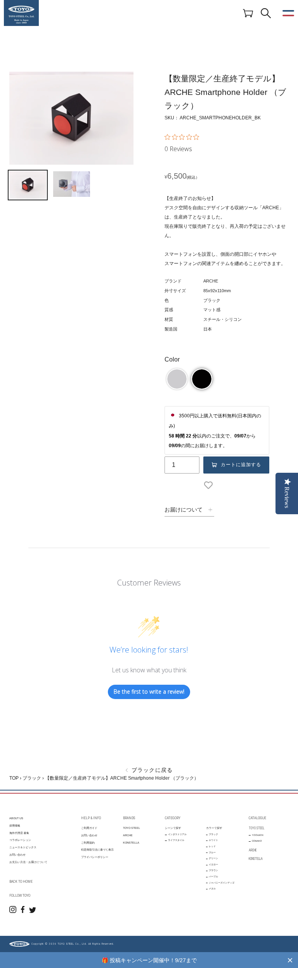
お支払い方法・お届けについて (28, 862)
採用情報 (14, 825)
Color (172, 359)
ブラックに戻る (151, 770)
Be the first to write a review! (149, 691)
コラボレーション (20, 840)
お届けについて (184, 509)
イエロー (213, 864)
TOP (14, 778)
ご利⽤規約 (88, 842)
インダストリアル (177, 834)
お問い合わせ (17, 854)
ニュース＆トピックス (22, 847)
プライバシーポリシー (94, 857)
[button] (176, 379)
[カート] (248, 13)
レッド (212, 846)
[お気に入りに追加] (210, 485)
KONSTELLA (131, 842)
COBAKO (257, 841)
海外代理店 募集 (19, 833)
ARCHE (128, 835)
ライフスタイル (176, 840)
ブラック (32, 778)
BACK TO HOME (21, 881)
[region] (149, 960)
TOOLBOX (257, 835)
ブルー (212, 852)
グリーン (213, 858)
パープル (213, 876)
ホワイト (213, 840)
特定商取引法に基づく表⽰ (97, 849)
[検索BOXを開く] (266, 13)
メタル (212, 888)
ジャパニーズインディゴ (221, 883)
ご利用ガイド (89, 828)
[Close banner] (290, 960)
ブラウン (213, 870)
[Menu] (288, 13)
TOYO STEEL (131, 828)
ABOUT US (16, 818)
